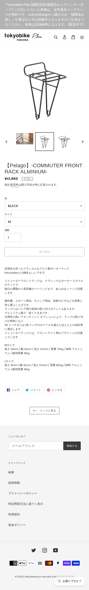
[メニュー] (82, 37)
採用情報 (14, 483)
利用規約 (14, 514)
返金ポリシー (17, 525)
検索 (11, 472)
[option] (25, 138)
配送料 (15, 185)
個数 (7, 230)
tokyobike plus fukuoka (38, 576)
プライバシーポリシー (22, 493)
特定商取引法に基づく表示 (25, 504)
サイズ (8, 214)
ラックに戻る (47, 410)
